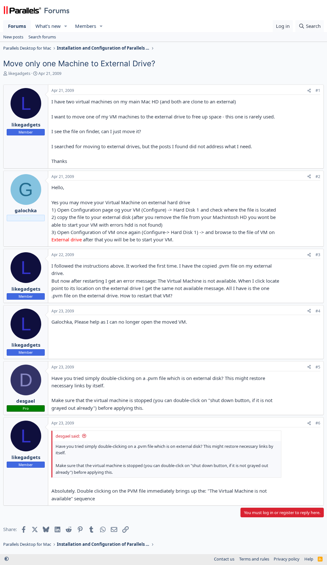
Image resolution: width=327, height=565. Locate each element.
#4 (318, 311)
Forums (17, 26)
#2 (318, 176)
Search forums (42, 37)
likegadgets (19, 73)
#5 (318, 367)
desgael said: (68, 436)
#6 (318, 423)
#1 (318, 90)
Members (85, 26)
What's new (48, 26)
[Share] (309, 90)
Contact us (224, 559)
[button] (65, 26)
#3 (318, 254)
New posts (13, 37)
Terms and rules (254, 559)
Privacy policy (287, 559)
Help (308, 559)
